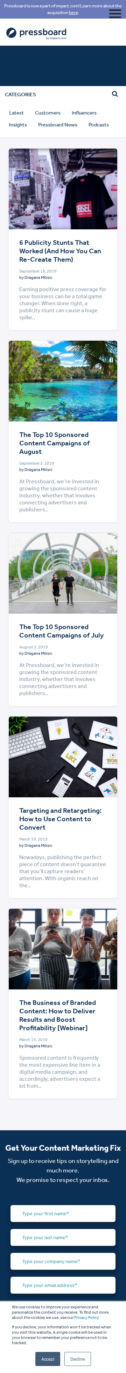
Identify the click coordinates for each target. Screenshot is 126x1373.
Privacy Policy (86, 1317)
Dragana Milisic (38, 277)
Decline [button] (77, 1359)
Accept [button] (47, 1359)
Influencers (84, 113)
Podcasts (99, 125)
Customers (48, 113)
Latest (16, 113)
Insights (18, 125)
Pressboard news (57, 125)
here (73, 12)
